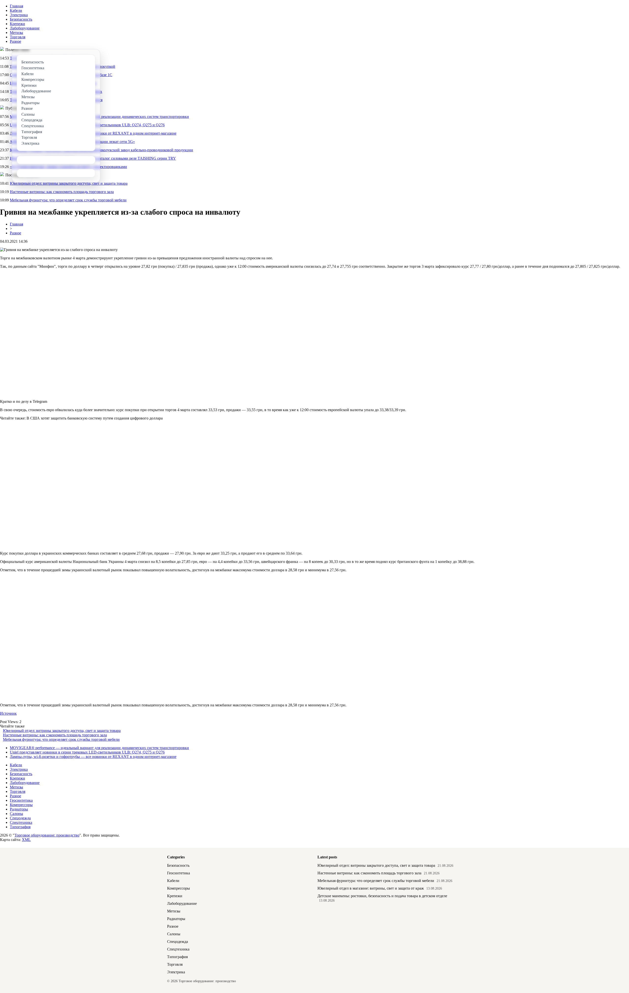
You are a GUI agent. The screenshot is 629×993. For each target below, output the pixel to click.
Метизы (16, 32)
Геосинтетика (21, 800)
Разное (15, 41)
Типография (20, 827)
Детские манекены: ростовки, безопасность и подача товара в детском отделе (382, 896)
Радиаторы (19, 809)
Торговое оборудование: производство (46, 835)
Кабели (16, 10)
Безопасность (21, 19)
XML (26, 840)
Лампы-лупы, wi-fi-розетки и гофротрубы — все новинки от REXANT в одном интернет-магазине (93, 757)
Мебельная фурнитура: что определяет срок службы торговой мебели (68, 200)
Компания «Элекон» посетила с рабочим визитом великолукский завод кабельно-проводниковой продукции (101, 150)
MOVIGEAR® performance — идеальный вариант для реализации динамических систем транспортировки (99, 748)
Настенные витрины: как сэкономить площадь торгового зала (62, 192)
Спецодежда (20, 818)
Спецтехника (21, 822)
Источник (8, 713)
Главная (16, 6)
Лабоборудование (25, 28)
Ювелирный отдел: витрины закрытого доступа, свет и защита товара (69, 183)
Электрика (19, 15)
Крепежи (17, 24)
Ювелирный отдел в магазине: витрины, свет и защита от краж (370, 888)
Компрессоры (21, 805)
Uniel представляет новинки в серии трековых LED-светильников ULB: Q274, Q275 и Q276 (87, 752)
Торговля (17, 37)
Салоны (16, 813)
